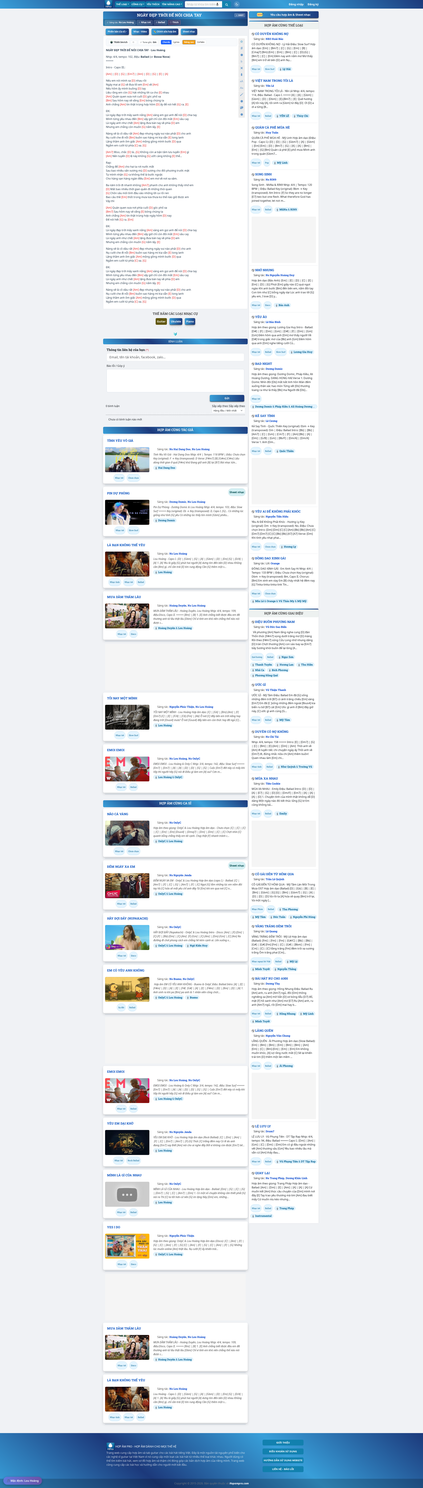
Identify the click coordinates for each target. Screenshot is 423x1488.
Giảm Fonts (241, 88)
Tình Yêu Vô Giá (120, 441)
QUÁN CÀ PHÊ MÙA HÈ (272, 127)
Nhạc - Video (140, 31)
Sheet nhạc (189, 31)
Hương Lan (286, 664)
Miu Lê (259, 601)
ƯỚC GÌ (260, 685)
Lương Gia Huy (303, 352)
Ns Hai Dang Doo (180, 449)
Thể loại (121, 4)
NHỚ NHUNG (264, 270)
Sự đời (121, 1007)
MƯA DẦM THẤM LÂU (124, 597)
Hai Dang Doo (166, 467)
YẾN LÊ (284, 115)
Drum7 (270, 1131)
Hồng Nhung (287, 1013)
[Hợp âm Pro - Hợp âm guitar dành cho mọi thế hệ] (108, 4)
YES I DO (113, 1227)
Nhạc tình (115, 582)
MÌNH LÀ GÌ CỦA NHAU (124, 1175)
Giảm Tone (241, 61)
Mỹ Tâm (284, 719)
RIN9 (293, 209)
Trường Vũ (305, 766)
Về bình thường (241, 55)
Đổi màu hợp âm (241, 108)
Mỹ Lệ (293, 961)
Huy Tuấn (272, 132)
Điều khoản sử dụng (283, 1451)
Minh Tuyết (262, 969)
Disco (133, 634)
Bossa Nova (161, 57)
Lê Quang (271, 931)
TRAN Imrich (121, 42)
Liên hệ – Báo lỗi (283, 1469)
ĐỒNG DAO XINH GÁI (270, 558)
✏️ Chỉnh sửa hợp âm (165, 31)
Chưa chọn (133, 477)
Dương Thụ (273, 983)
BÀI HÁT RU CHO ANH (271, 978)
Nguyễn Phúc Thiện (181, 706)
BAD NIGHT (263, 364)
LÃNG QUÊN (264, 1031)
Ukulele (176, 321)
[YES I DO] (127, 1246)
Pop (267, 162)
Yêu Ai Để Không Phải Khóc (278, 511)
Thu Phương (290, 909)
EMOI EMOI (115, 750)
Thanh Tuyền (263, 664)
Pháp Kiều (281, 406)
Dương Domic (177, 501)
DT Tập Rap (308, 1161)
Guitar (161, 321)
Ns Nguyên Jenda (180, 875)
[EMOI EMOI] (127, 769)
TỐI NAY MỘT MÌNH (122, 698)
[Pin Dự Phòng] (127, 512)
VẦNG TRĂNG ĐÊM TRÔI (273, 926)
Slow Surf (133, 530)
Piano (190, 321)
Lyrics (176, 42)
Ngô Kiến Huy (199, 945)
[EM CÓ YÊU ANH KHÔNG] (127, 989)
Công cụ (137, 4)
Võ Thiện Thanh (276, 690)
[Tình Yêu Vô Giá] (127, 459)
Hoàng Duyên (177, 605)
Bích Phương (280, 670)
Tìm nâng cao (171, 4)
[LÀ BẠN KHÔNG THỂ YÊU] (127, 564)
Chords (166, 42)
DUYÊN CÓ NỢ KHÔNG (271, 732)
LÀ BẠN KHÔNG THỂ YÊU (126, 545)
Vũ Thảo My (286, 601)
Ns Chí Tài (272, 736)
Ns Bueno (175, 979)
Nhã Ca (259, 670)
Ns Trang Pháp (275, 1178)
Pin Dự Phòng (118, 493)
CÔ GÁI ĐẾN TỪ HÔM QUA (274, 874)
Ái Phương (286, 1065)
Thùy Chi (302, 115)
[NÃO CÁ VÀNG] (127, 833)
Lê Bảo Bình (273, 322)
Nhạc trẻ (146, 22)
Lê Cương (271, 421)
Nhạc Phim (257, 909)
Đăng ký (313, 4)
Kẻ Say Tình (265, 416)
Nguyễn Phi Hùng (304, 917)
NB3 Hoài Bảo (274, 39)
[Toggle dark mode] (237, 4)
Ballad (161, 22)
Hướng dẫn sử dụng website (283, 1460)
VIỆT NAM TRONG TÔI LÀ (274, 81)
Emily (283, 813)
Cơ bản (200, 42)
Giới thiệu (283, 1442)
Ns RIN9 (271, 179)
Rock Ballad (133, 1160)
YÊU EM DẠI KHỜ (120, 1123)
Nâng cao (189, 42)
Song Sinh (263, 174)
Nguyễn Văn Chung (278, 1035)
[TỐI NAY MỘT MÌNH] (127, 717)
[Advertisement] (175, 667)
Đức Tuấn (279, 917)
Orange (275, 563)
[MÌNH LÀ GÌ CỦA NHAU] (127, 1194)
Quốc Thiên (286, 451)
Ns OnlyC (194, 758)
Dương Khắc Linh (296, 1178)
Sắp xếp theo (220, 406)
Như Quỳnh (288, 766)
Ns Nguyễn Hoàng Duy (280, 275)
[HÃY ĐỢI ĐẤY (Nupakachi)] (127, 937)
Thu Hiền (307, 664)
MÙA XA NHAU (266, 778)
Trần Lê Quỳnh (275, 879)
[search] (226, 4)
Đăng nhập (296, 4)
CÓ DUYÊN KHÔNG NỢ (271, 34)
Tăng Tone (241, 48)
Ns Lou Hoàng (126, 22)
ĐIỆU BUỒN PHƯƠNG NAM (275, 622)
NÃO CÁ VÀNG (117, 814)
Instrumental (263, 1215)
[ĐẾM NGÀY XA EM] (127, 885)
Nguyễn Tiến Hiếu (277, 516)
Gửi (227, 398)
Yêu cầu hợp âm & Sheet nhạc (290, 15)
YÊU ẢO (261, 317)
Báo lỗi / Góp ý (116, 366)
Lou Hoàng (158, 50)
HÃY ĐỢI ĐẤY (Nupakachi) (127, 918)
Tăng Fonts (241, 81)
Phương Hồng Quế (266, 675)
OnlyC (178, 777)
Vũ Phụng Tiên (288, 1161)
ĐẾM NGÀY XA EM (121, 867)
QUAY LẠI (262, 1173)
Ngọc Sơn (287, 657)
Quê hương (257, 657)
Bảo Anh (284, 305)
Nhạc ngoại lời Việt (261, 961)
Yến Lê (270, 85)
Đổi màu (241, 94)
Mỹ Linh (282, 162)
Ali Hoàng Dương (301, 406)
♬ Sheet (240, 15)
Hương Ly (290, 546)
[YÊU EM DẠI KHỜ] (127, 1142)
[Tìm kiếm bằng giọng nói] (217, 4)
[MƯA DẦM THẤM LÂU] (127, 616)
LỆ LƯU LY (263, 1126)
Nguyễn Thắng (286, 969)
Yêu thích (153, 4)
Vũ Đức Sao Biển (276, 627)
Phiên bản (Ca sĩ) (116, 31)
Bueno (194, 997)
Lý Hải (287, 69)
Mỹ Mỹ (302, 601)
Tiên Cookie (273, 783)
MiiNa (283, 209)
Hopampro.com (239, 1483)
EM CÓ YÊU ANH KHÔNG (125, 970)
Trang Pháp (286, 1208)
